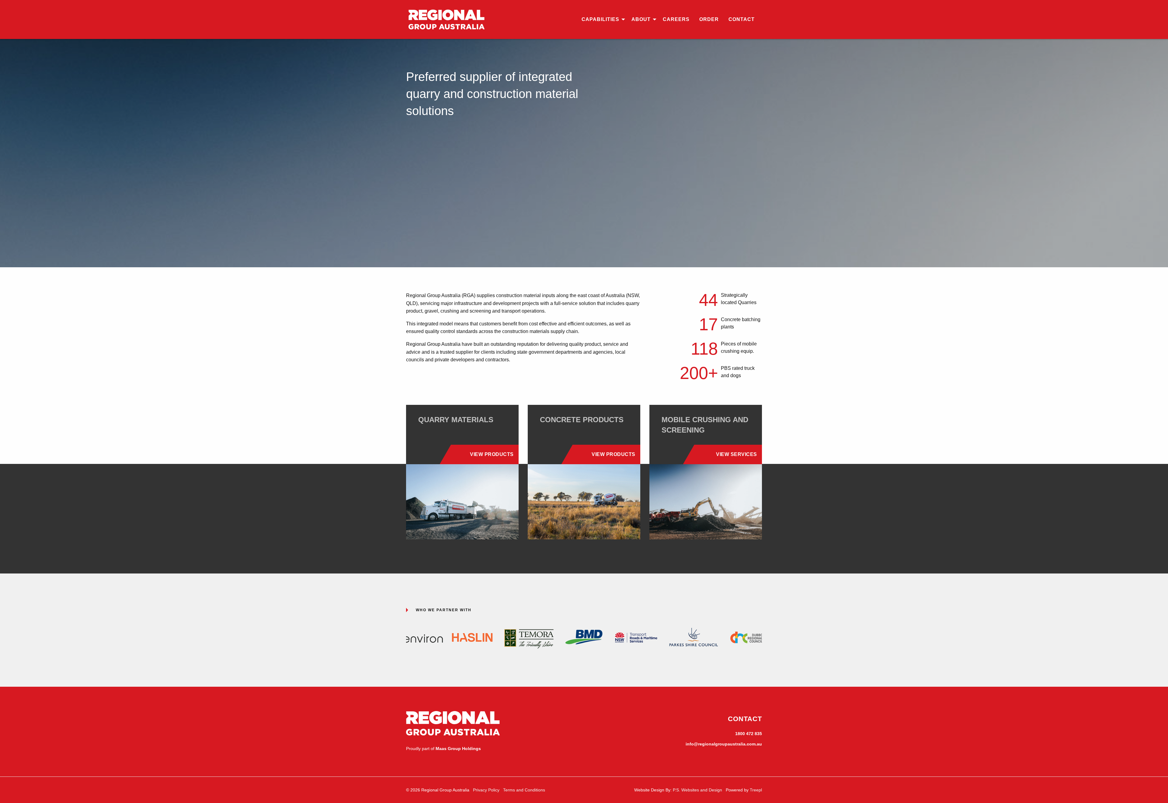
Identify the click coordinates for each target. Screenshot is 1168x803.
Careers (676, 19)
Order (709, 19)
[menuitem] (602, 19)
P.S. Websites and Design (697, 789)
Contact (741, 19)
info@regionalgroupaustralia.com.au (724, 744)
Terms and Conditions (524, 789)
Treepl (756, 789)
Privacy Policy (486, 789)
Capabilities (600, 19)
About (641, 19)
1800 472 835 (748, 733)
